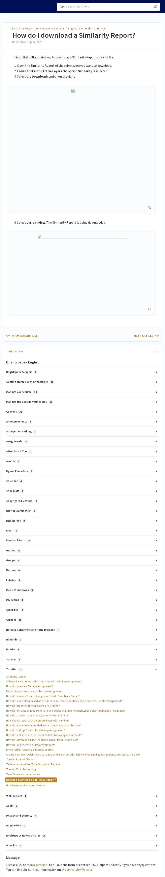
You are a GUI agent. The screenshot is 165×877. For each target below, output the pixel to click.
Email (11, 531)
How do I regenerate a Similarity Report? (30, 745)
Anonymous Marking (20, 432)
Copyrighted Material (21, 501)
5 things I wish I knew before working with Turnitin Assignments (44, 682)
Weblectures (16, 796)
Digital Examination (20, 511)
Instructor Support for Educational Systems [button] (21, 4)
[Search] (155, 7)
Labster (13, 580)
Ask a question (37, 865)
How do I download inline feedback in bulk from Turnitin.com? (42, 740)
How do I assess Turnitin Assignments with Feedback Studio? (43, 696)
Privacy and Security (21, 816)
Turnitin (101, 29)
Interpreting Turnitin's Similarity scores (29, 750)
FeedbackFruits (18, 541)
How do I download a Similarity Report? (74, 35)
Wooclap (13, 846)
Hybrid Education (19, 471)
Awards (12, 461)
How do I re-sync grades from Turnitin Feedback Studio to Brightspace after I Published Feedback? (65, 711)
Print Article (16, 352)
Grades (13, 551)
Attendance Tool (18, 451)
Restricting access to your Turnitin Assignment (34, 691)
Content (14, 412)
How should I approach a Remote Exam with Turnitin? (37, 721)
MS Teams (14, 600)
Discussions (15, 521)
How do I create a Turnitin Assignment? (29, 686)
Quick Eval (14, 610)
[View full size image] (82, 150)
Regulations (15, 826)
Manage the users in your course (29, 402)
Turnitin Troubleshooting (21, 769)
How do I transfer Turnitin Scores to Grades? (33, 706)
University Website (80, 870)
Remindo (13, 640)
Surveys (13, 660)
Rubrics (12, 650)
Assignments (16, 441)
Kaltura (13, 570)
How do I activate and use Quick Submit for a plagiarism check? (44, 735)
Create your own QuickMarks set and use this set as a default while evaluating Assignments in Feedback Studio (73, 755)
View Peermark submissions (23, 774)
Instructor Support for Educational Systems (38, 29)
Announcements (18, 422)
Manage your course (21, 392)
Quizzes (13, 620)
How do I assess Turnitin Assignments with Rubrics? (37, 716)
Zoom (11, 806)
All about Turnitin (16, 677)
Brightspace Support (21, 372)
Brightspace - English (80, 29)
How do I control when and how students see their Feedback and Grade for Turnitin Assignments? (65, 701)
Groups (12, 560)
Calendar (14, 481)
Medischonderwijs (19, 590)
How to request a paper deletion (25, 786)
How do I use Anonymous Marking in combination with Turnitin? (43, 725)
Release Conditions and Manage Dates (32, 630)
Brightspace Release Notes (25, 836)
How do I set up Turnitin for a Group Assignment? (35, 730)
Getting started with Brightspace (29, 382)
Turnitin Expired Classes (20, 760)
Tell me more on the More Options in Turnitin (33, 764)
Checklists (14, 491)
